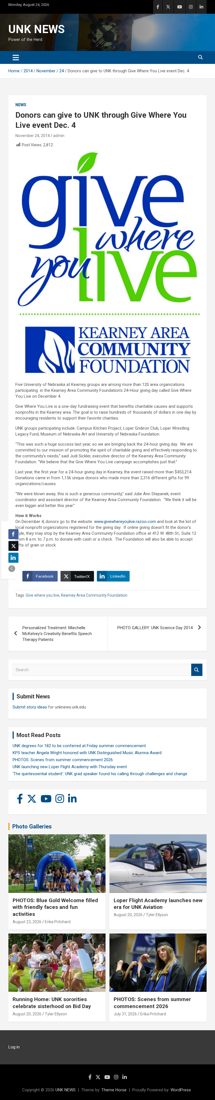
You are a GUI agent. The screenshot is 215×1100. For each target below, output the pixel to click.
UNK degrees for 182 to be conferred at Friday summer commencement (79, 745)
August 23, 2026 (27, 922)
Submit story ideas (30, 707)
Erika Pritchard (58, 922)
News (20, 105)
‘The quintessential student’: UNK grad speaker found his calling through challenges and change (100, 773)
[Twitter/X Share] (13, 546)
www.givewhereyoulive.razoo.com (125, 521)
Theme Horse (114, 1089)
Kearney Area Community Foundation (94, 595)
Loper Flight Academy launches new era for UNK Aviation (158, 904)
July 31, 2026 (125, 1014)
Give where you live (42, 595)
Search (196, 670)
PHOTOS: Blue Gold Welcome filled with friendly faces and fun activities (55, 907)
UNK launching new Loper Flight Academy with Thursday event (70, 766)
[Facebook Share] (13, 534)
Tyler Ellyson (157, 915)
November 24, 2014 (32, 135)
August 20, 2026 (128, 915)
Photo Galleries (32, 826)
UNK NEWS (36, 29)
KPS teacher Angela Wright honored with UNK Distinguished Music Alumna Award (87, 752)
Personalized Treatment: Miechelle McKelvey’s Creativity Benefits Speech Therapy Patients (57, 633)
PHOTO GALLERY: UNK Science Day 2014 (155, 627)
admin (58, 135)
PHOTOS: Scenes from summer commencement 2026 (63, 759)
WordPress (180, 1089)
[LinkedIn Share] (13, 558)
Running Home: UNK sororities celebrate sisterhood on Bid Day (52, 1002)
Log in (14, 1047)
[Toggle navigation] (15, 57)
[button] (11, 568)
